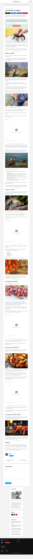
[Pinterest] (16, 515)
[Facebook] (14, 515)
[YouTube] (8, 542)
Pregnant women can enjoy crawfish (10, 416)
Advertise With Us (3, 546)
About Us (18, 541)
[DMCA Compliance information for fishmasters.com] (4, 550)
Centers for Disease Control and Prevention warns (16, 302)
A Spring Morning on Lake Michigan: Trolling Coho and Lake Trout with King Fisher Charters (16, 526)
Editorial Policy (3, 547)
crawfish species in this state (15, 78)
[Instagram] (12, 515)
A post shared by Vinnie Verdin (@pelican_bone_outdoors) (16, 143)
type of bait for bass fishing (16, 107)
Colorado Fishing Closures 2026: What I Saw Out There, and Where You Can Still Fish (16, 522)
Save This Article (16, 25)
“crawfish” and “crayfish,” (12, 191)
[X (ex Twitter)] (10, 542)
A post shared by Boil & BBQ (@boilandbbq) (16, 244)
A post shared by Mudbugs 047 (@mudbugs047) (16, 338)
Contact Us (18, 539)
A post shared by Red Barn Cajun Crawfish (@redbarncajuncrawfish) (16, 405)
